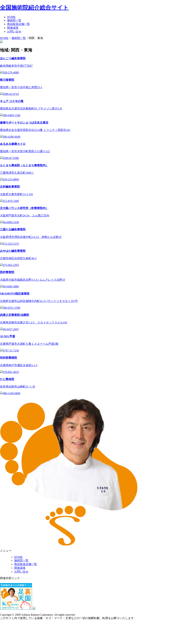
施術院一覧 (14, 20)
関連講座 (12, 27)
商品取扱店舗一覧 (18, 24)
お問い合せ (14, 31)
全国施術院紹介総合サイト (34, 7)
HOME (11, 16)
